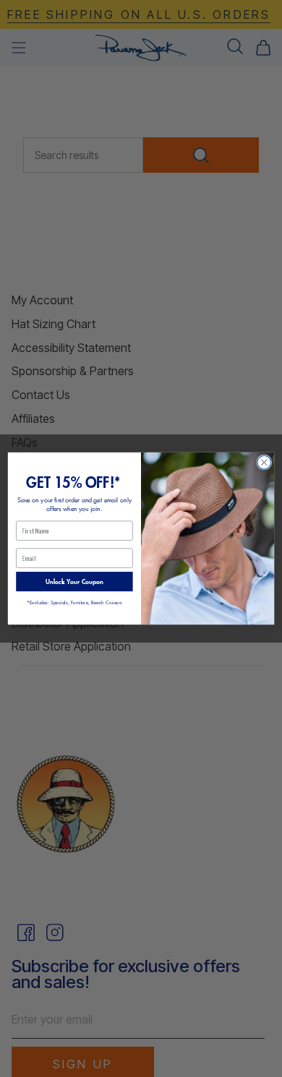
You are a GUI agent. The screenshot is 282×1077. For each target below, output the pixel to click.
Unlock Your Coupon (74, 581)
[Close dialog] (264, 462)
